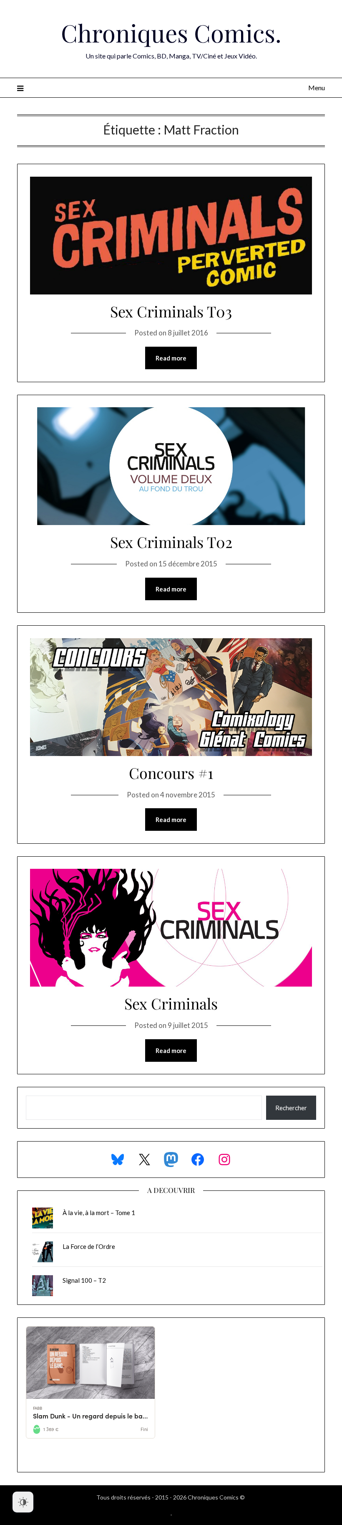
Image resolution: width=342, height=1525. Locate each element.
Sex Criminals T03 (171, 311)
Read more (171, 358)
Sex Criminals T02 (171, 542)
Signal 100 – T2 (84, 1280)
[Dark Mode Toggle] (23, 1502)
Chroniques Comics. (171, 32)
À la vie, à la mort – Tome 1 (99, 1212)
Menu (316, 87)
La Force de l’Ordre (89, 1246)
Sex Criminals (171, 1003)
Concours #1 (171, 773)
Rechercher (291, 1107)
